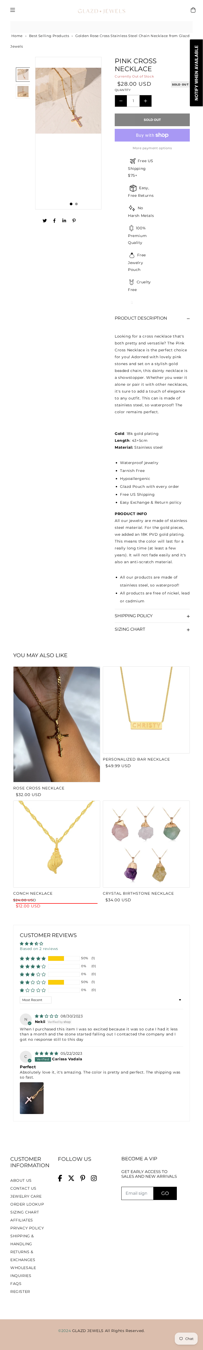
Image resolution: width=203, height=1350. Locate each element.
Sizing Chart (130, 629)
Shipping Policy (134, 615)
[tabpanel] (68, 133)
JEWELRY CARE (25, 1196)
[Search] (187, 27)
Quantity (123, 90)
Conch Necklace (33, 893)
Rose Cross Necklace (38, 788)
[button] (33, 958)
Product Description (141, 318)
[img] (47, 1016)
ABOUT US (21, 1180)
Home (16, 36)
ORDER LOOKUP (27, 1204)
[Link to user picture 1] (32, 1098)
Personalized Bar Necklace (136, 759)
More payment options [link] (152, 148)
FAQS (15, 1283)
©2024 (65, 1330)
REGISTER (20, 1291)
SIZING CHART (24, 1212)
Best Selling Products (49, 36)
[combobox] (101, 27)
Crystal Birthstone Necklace (138, 893)
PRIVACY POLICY (27, 1228)
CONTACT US (23, 1188)
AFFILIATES (21, 1220)
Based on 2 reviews (39, 948)
